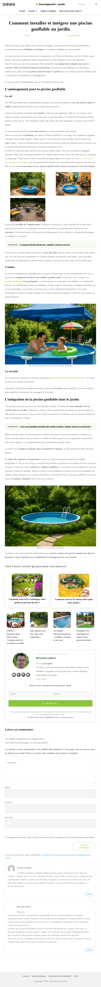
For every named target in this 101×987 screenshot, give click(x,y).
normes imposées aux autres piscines (68, 378)
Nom (8, 787)
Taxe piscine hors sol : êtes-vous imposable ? (38, 633)
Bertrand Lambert (24, 907)
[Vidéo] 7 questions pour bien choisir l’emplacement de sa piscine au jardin (15, 636)
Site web (9, 817)
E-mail (9, 802)
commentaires (74, 35)
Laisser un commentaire (84, 846)
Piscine (27, 35)
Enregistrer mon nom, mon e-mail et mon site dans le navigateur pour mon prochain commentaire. (51, 837)
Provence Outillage (24, 868)
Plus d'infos (41, 679)
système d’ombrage (13, 281)
